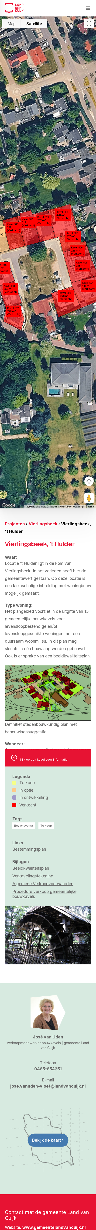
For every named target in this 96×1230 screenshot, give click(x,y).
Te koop (46, 825)
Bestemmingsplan (29, 849)
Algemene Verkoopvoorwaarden (42, 883)
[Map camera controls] (89, 481)
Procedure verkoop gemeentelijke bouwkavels (44, 894)
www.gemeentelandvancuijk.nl (54, 1227)
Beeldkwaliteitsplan (30, 868)
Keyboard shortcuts (35, 506)
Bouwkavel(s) (23, 825)
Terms (91, 506)
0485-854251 (48, 1068)
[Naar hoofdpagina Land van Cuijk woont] (14, 8)
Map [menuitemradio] (12, 23)
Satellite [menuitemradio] (34, 23)
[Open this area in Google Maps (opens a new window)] (9, 505)
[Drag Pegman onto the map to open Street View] (89, 498)
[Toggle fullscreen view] (89, 23)
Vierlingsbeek (43, 523)
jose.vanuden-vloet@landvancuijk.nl (48, 1086)
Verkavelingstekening (32, 875)
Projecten (15, 523)
